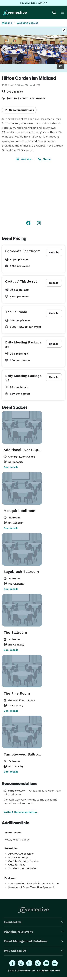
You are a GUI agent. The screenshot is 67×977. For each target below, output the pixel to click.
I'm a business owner (32, 2)
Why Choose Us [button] (15, 950)
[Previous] (4, 49)
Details (53, 252)
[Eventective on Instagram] (21, 963)
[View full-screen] (64, 30)
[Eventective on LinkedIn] (55, 963)
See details (11, 467)
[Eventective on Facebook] (12, 963)
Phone (46, 159)
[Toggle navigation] (62, 12)
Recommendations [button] (21, 109)
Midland (7, 22)
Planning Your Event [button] (18, 931)
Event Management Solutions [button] (25, 941)
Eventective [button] (13, 922)
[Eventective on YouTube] (46, 963)
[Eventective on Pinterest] (29, 963)
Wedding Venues (27, 22)
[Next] (62, 49)
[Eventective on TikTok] (38, 963)
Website (26, 159)
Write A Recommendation (20, 812)
